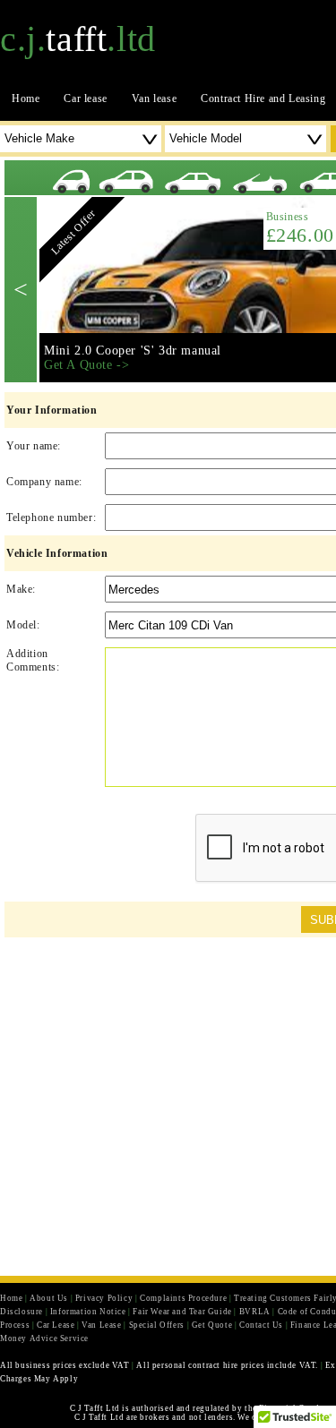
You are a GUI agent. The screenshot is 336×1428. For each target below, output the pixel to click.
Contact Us (261, 1325)
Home (25, 98)
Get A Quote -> (86, 365)
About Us (49, 1298)
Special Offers (157, 1325)
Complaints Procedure (183, 1298)
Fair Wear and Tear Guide (182, 1311)
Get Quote (212, 1325)
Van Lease (101, 1325)
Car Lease (55, 1325)
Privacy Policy (104, 1298)
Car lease (85, 98)
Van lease (154, 98)
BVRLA (255, 1311)
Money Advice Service (44, 1338)
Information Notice (88, 1311)
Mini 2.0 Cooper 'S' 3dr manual (132, 350)
